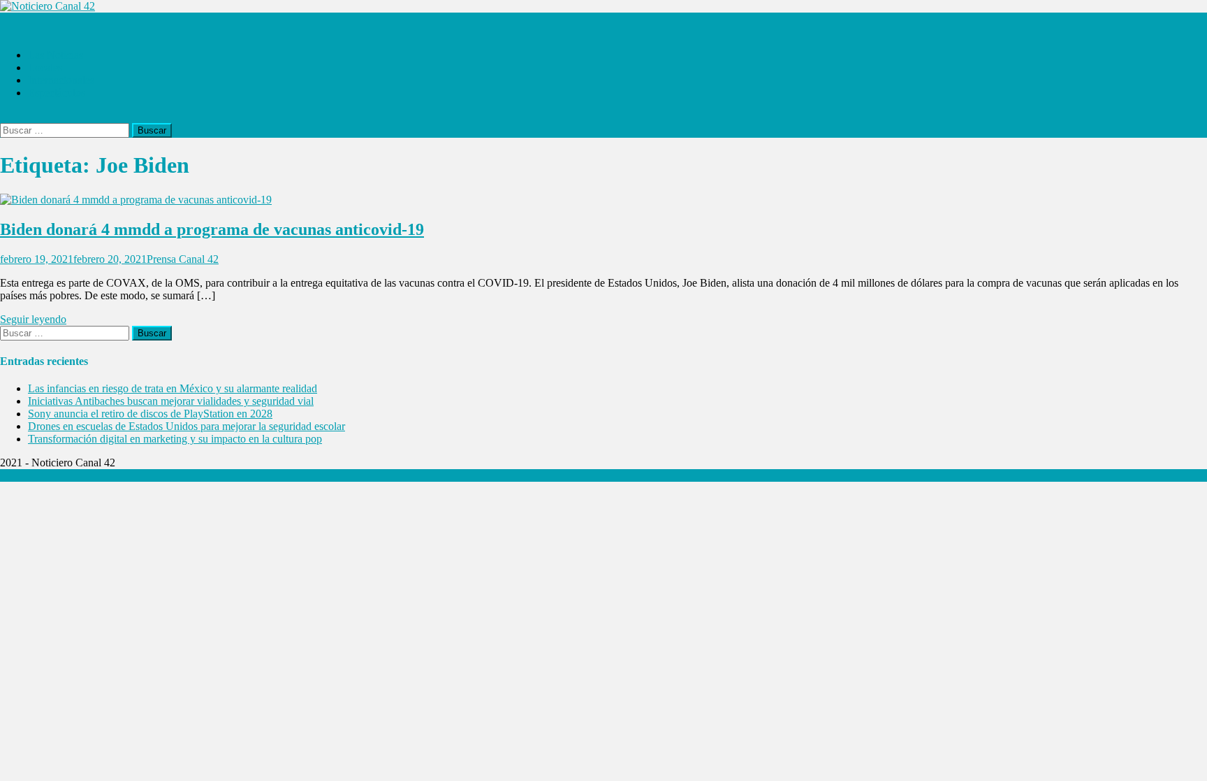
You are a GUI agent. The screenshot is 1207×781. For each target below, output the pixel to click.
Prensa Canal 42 (183, 259)
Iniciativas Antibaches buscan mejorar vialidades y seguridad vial (171, 401)
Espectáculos (56, 93)
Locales (45, 67)
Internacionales (61, 80)
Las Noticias (55, 55)
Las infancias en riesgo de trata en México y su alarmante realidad (172, 388)
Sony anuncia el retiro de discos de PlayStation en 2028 (150, 414)
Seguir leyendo (33, 319)
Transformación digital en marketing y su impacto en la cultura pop (175, 439)
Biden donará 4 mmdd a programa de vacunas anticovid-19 (212, 229)
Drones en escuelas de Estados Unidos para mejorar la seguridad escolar (186, 426)
